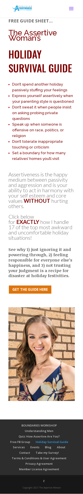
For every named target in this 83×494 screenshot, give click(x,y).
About (61, 447)
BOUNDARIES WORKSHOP (39, 425)
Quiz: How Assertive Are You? (39, 436)
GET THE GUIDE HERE (30, 289)
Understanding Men (39, 431)
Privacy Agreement (39, 464)
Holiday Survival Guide (52, 442)
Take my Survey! (47, 453)
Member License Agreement (39, 469)
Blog (48, 447)
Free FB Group (20, 442)
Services (19, 447)
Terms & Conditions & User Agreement (39, 458)
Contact (24, 453)
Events (34, 447)
